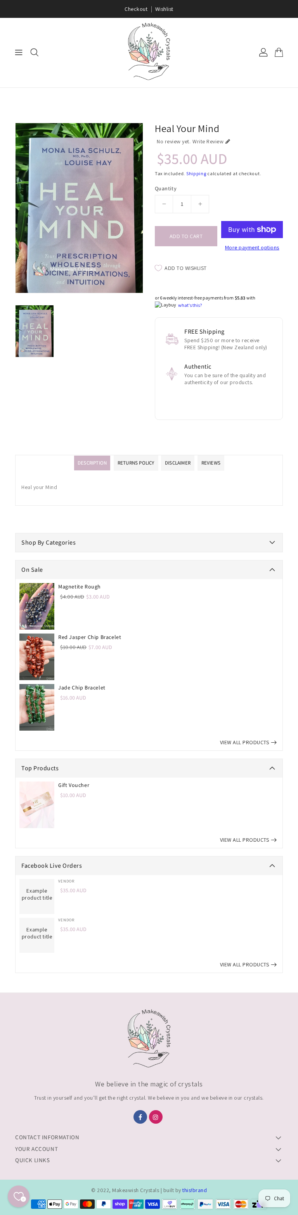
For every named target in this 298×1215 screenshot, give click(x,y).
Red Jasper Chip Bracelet (89, 637)
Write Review (208, 141)
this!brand (194, 1190)
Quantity (166, 188)
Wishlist (164, 8)
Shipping (196, 173)
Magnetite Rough (79, 586)
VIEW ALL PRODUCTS (244, 742)
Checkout (136, 8)
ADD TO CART (186, 236)
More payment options (252, 247)
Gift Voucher (73, 785)
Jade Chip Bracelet (82, 687)
